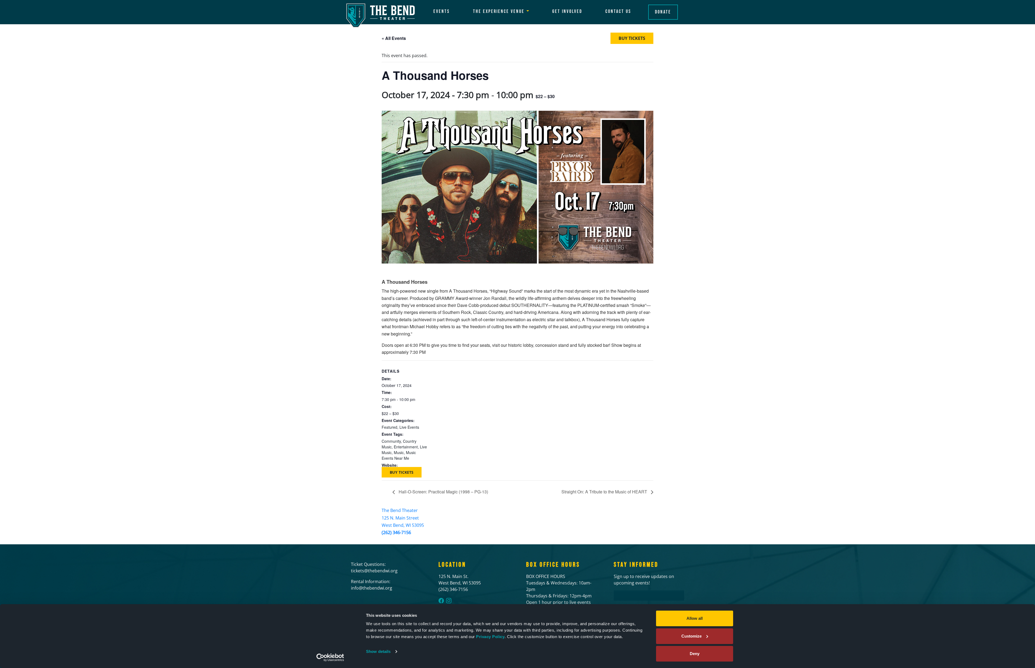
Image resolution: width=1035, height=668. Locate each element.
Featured (389, 427)
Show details (378, 651)
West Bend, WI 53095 (460, 583)
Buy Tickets (632, 38)
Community (391, 441)
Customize (691, 636)
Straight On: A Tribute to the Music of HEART (604, 492)
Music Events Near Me (399, 455)
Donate (663, 12)
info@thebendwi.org (371, 588)
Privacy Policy (490, 636)
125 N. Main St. (453, 576)
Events (441, 11)
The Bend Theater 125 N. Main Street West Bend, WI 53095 (403, 517)
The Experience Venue (499, 11)
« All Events (394, 38)
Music (399, 452)
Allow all (694, 618)
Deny (694, 653)
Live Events (409, 427)
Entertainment (406, 446)
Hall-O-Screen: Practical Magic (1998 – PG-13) (443, 492)
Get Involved (567, 11)
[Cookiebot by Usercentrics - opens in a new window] (330, 657)
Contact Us (618, 11)
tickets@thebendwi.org (374, 571)
